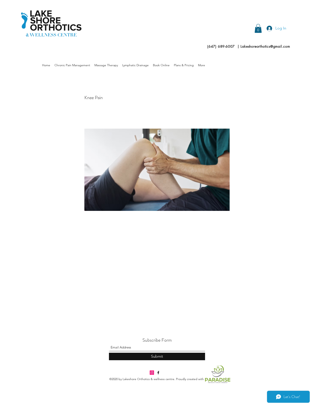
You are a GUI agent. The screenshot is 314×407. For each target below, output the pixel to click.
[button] (258, 28)
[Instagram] (152, 372)
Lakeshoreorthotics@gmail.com (265, 46)
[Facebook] (158, 372)
